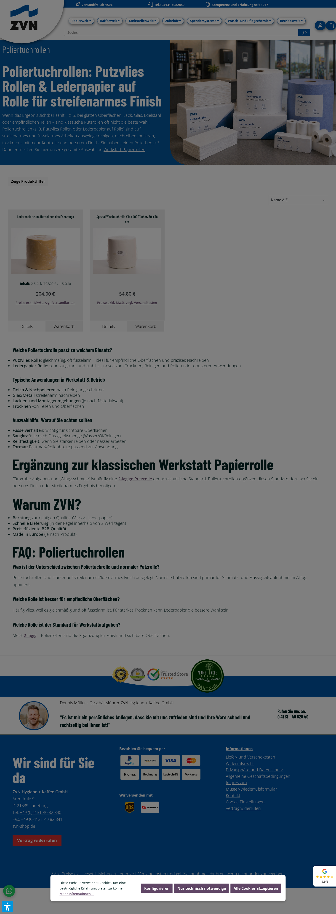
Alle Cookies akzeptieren (256, 888)
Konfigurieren (157, 888)
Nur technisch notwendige (201, 888)
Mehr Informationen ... (77, 894)
